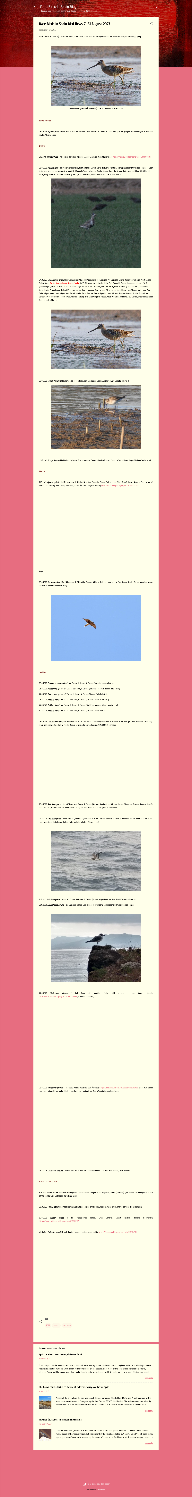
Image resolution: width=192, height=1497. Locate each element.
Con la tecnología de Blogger (98, 1484)
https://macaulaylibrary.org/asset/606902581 (118, 1232)
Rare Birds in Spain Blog (58, 7)
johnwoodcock (101, 1490)
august (56, 1325)
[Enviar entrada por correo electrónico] (46, 1320)
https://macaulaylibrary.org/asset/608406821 (58, 996)
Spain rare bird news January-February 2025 (60, 1354)
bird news (67, 1325)
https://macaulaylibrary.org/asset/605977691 (120, 486)
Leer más (149, 1378)
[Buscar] (157, 7)
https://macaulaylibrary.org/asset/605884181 (132, 157)
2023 (48, 1325)
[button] (151, 24)
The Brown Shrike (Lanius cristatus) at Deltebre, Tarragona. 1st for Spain (74, 1387)
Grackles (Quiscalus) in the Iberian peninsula (60, 1419)
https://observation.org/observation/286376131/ (59, 1221)
